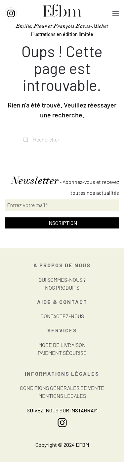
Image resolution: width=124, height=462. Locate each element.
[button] (115, 13)
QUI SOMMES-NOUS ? (62, 279)
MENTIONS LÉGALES (62, 396)
